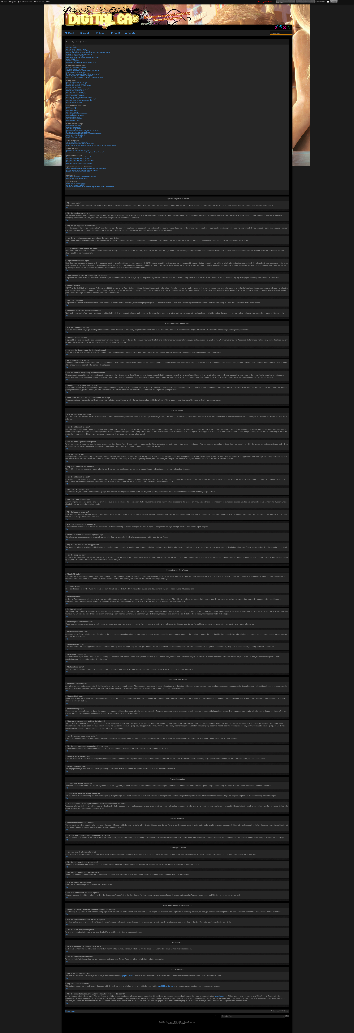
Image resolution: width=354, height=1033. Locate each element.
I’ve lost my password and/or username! (79, 54)
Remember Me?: (321, 1)
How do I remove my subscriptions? (78, 172)
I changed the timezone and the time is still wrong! (82, 71)
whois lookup (220, 996)
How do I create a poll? (73, 87)
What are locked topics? (74, 119)
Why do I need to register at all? (76, 49)
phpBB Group (127, 976)
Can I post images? (72, 112)
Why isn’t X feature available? (75, 185)
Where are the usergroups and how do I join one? (82, 130)
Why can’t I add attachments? (75, 94)
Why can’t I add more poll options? (77, 89)
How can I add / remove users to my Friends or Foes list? (85, 152)
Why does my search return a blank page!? (80, 160)
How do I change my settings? (76, 67)
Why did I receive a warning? (75, 95)
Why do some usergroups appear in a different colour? (84, 133)
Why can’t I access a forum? (75, 92)
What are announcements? (75, 115)
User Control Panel (25, 2)
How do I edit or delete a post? (76, 84)
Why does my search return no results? (79, 158)
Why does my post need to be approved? (79, 100)
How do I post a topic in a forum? (77, 82)
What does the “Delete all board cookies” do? (81, 62)
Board (70, 33)
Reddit (116, 33)
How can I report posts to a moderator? (79, 97)
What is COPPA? (71, 59)
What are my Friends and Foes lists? (78, 150)
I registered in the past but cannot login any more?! (82, 57)
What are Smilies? (72, 110)
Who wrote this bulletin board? (76, 183)
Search (85, 33)
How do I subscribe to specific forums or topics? (82, 170)
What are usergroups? (73, 129)
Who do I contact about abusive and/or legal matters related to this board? (90, 187)
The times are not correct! (74, 69)
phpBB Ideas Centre (165, 986)
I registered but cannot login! (75, 56)
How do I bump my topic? (74, 102)
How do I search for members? (76, 162)
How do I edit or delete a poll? (75, 90)
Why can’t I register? (72, 61)
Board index (70, 1011)
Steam (100, 33)
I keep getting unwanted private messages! (80, 143)
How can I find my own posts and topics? (79, 163)
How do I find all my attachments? (77, 178)
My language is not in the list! (75, 72)
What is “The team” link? (74, 137)
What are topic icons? (73, 120)
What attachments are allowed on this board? (81, 177)
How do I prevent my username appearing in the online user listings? (88, 52)
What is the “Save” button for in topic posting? (81, 99)
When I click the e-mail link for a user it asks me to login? (84, 77)
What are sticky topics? (73, 117)
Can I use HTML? (71, 109)
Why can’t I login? (71, 47)
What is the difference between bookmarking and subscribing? (86, 168)
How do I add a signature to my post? (78, 85)
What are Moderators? (73, 127)
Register (13, 2)
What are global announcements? (77, 114)
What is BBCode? (71, 107)
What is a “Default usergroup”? (76, 135)
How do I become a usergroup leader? (78, 132)
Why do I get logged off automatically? (78, 51)
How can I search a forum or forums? (78, 157)
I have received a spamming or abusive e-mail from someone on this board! (91, 145)
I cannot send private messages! (77, 142)
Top (67, 207)
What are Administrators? (74, 125)
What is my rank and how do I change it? (79, 75)
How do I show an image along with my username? (83, 74)
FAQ (48, 2)
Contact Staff (39, 2)
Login (5, 2)
